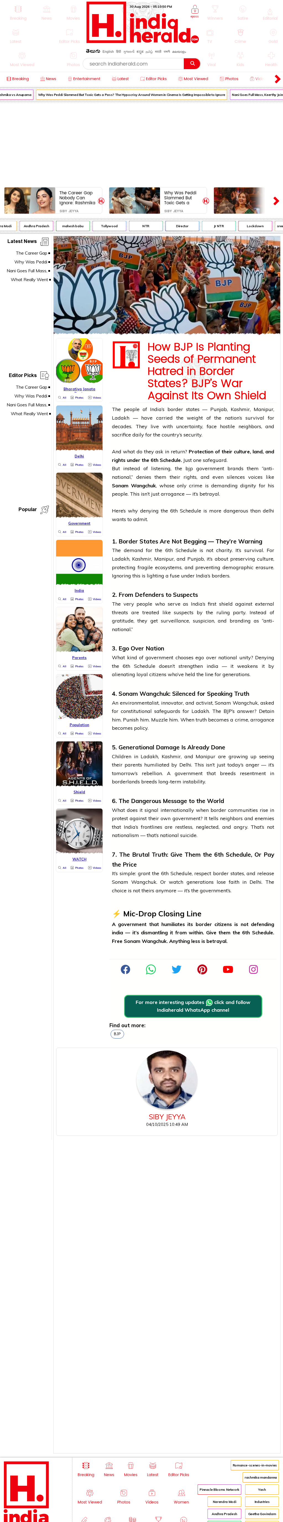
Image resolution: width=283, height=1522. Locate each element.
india (212, 666)
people (132, 409)
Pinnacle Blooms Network (219, 1489)
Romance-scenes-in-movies (255, 1465)
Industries (262, 1502)
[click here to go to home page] (143, 41)
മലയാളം (179, 52)
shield (226, 604)
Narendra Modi (224, 1502)
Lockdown (250, 226)
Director (178, 226)
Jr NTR (214, 226)
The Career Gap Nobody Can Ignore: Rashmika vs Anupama (77, 198)
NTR (141, 226)
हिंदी (118, 52)
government (210, 468)
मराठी (158, 52)
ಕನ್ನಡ (140, 52)
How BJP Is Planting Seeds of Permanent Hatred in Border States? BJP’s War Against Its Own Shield (207, 371)
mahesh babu (68, 226)
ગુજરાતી (128, 52)
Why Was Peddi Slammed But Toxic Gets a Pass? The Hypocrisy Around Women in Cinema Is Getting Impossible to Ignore (127, 95)
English (108, 52)
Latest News (22, 242)
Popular (28, 510)
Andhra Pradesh (31, 226)
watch (176, 882)
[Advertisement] (141, 143)
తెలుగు (93, 52)
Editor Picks (23, 376)
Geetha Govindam (262, 1514)
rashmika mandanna (261, 1477)
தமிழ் (149, 52)
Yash (262, 1489)
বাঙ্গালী (167, 52)
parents (133, 765)
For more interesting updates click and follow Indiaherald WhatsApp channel (193, 1006)
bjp (189, 468)
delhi (268, 511)
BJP (117, 1034)
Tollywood (104, 226)
